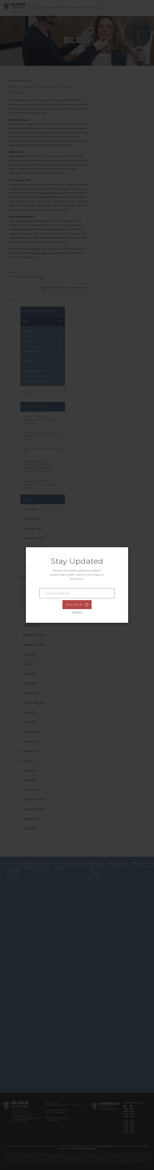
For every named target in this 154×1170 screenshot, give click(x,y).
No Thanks (77, 612)
